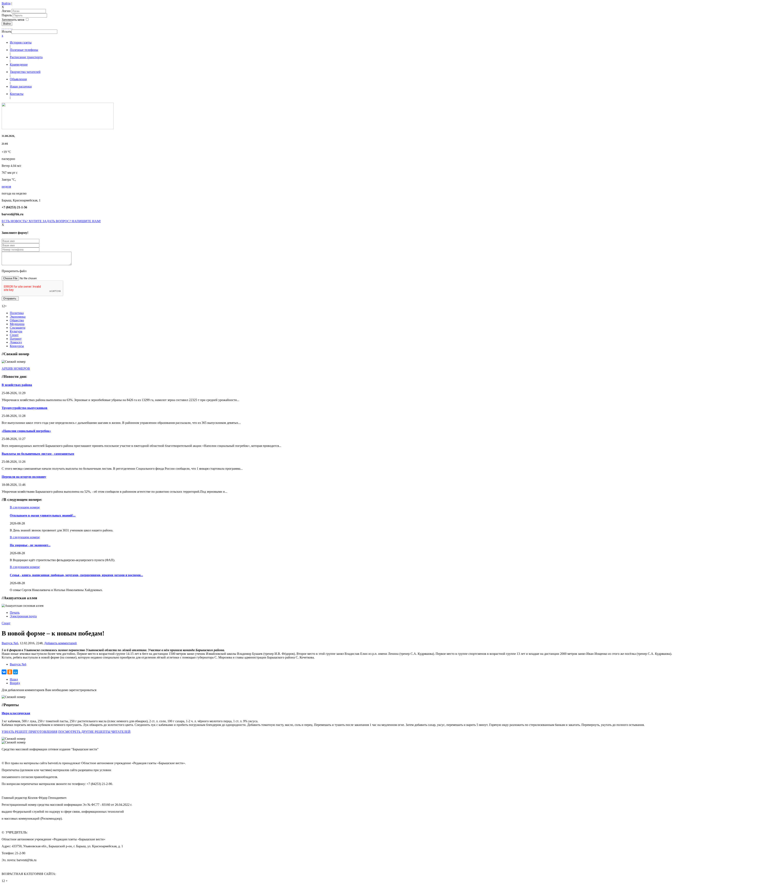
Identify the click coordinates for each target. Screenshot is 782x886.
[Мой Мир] (15, 671)
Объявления (18, 79)
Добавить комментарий (60, 643)
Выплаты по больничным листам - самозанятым (38, 453)
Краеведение (19, 64)
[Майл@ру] (5, 27)
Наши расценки (21, 86)
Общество (17, 320)
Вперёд (15, 683)
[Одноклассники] (9, 671)
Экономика (17, 316)
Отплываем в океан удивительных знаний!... (43, 515)
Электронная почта (23, 616)
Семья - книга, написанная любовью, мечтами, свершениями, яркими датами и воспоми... (76, 575)
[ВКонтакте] (8, 27)
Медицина (17, 324)
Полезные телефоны (24, 50)
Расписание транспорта (26, 57)
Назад (14, 679)
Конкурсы (17, 346)
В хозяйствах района (17, 385)
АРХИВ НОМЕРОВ (16, 368)
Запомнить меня (13, 19)
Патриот (16, 338)
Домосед (16, 342)
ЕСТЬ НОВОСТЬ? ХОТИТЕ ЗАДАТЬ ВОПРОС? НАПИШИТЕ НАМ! (51, 221)
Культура (16, 331)
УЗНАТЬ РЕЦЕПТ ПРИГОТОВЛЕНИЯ (29, 731)
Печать (15, 612)
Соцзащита (17, 327)
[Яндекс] (10, 27)
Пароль (7, 15)
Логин (6, 11)
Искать (6, 31)
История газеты (21, 42)
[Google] (3, 27)
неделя (6, 186)
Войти (6, 3)
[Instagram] (11, 27)
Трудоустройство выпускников (24, 408)
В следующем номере (25, 507)
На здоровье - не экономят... (30, 545)
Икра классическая (16, 713)
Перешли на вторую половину (24, 476)
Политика (17, 313)
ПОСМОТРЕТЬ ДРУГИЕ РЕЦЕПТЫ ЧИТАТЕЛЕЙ (94, 731)
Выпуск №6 (10, 643)
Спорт (14, 335)
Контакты (16, 94)
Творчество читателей (25, 72)
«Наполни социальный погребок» (26, 431)
